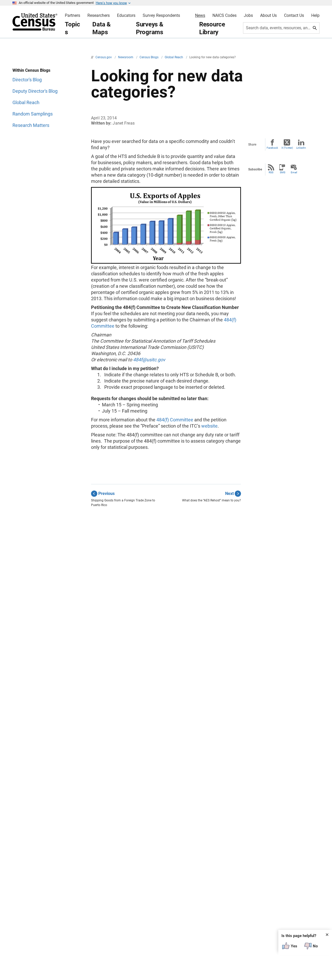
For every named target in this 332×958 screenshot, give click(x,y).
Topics (72, 28)
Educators (126, 15)
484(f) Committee (174, 419)
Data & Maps (101, 28)
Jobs (248, 15)
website (209, 426)
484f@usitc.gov (149, 359)
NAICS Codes (224, 15)
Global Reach (174, 57)
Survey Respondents (161, 15)
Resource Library (212, 28)
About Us (268, 15)
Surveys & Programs (149, 28)
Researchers (98, 15)
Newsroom (126, 57)
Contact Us (294, 15)
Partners (72, 15)
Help (315, 15)
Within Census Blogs (31, 70)
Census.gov (104, 57)
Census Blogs (149, 57)
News (200, 15)
